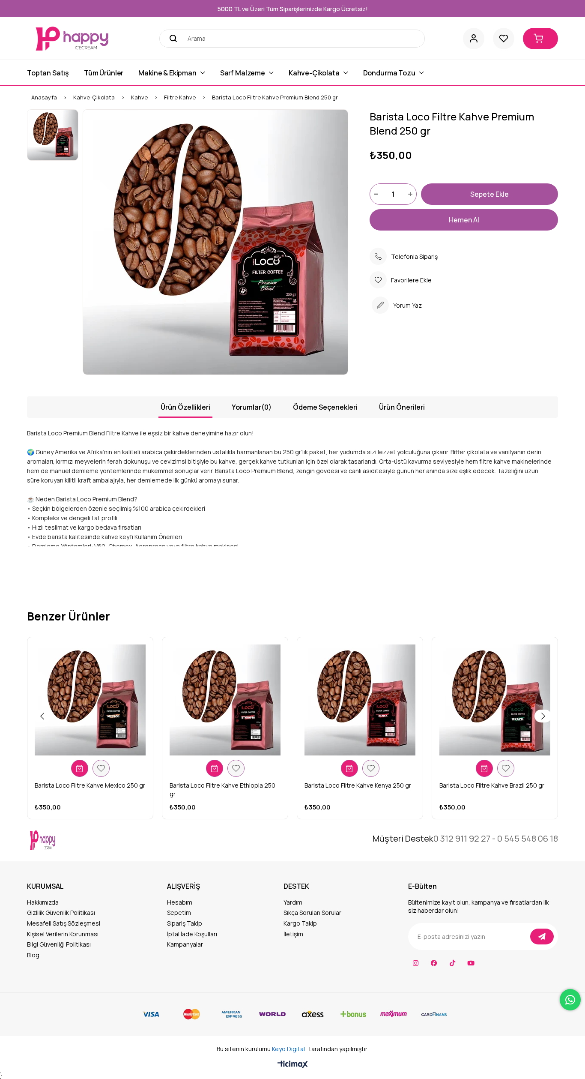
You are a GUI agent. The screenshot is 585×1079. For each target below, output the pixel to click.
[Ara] (170, 38)
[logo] (64, 840)
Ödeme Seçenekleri (325, 407)
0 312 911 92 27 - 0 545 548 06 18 (495, 838)
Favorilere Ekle (101, 768)
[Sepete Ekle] (79, 768)
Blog (33, 955)
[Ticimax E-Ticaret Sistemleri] (293, 1065)
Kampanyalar (185, 944)
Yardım (293, 902)
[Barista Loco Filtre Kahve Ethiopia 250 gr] (225, 699)
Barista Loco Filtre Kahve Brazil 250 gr (491, 785)
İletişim (293, 934)
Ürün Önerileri (402, 407)
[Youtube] (470, 963)
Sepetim (179, 912)
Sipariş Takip (184, 923)
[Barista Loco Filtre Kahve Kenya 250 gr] (359, 699)
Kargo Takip (300, 923)
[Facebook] (434, 963)
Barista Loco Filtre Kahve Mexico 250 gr (90, 785)
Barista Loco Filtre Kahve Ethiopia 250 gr (222, 789)
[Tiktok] (452, 963)
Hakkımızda (43, 902)
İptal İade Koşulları (192, 934)
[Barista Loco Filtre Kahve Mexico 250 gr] (90, 699)
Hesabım (179, 902)
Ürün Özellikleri (185, 407)
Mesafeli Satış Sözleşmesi (63, 923)
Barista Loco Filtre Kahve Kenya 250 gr (357, 785)
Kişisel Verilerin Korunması (62, 934)
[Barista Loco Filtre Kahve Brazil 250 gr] (494, 699)
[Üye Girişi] (473, 38)
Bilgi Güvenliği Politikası (59, 944)
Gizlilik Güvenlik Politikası (61, 912)
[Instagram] (415, 963)
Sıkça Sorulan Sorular (312, 912)
